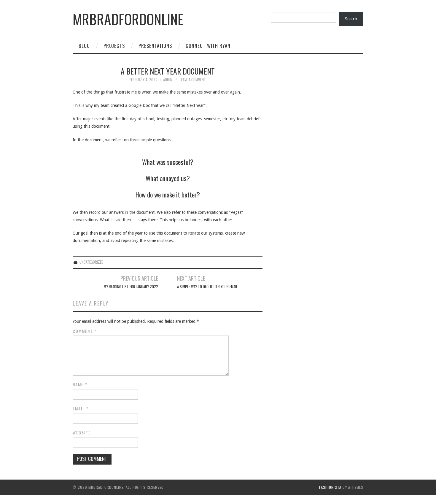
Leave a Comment (193, 80)
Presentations (155, 45)
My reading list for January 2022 (131, 287)
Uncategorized (91, 262)
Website (82, 433)
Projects (114, 45)
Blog (84, 45)
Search (351, 18)
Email (81, 409)
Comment (85, 331)
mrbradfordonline (128, 18)
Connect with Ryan (208, 45)
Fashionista (330, 487)
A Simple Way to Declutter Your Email (207, 287)
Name (80, 385)
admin (167, 80)
